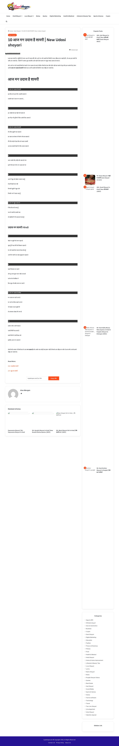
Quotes (45, 16)
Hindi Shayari (17, 16)
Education (89, 640)
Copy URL (54, 378)
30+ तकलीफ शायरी (13, 366)
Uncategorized (90, 709)
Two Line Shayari (91, 706)
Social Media (90, 689)
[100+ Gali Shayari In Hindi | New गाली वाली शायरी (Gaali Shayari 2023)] (90, 103)
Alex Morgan (25, 390)
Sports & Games (98, 16)
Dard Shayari (90, 634)
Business (88, 628)
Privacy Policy (60, 742)
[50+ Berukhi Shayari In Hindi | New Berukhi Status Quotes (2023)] (42, 420)
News (87, 674)
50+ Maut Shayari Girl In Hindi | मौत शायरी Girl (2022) (66, 431)
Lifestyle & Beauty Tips (84, 16)
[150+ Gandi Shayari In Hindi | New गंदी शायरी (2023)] (90, 255)
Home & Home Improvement (94, 660)
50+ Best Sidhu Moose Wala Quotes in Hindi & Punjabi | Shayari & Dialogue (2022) (104, 331)
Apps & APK (89, 620)
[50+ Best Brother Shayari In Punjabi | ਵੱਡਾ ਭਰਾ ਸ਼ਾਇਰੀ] (90, 536)
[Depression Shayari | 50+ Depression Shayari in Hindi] (18, 420)
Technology (89, 700)
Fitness (88, 649)
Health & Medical (68, 16)
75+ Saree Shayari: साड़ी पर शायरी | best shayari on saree (103, 178)
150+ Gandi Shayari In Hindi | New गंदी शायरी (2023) (103, 189)
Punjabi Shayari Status (93, 677)
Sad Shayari (17, 31)
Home (8, 16)
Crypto (108, 16)
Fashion (88, 643)
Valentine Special (91, 715)
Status (38, 16)
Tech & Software (91, 697)
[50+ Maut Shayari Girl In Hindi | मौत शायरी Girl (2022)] (67, 420)
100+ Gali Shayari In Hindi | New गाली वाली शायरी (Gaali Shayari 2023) (103, 38)
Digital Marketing (55, 16)
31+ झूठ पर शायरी (12, 371)
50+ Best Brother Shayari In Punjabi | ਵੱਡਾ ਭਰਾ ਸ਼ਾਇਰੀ (104, 470)
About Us (68, 742)
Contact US (51, 742)
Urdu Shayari (90, 712)
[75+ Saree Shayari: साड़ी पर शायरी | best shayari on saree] (90, 180)
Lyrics (88, 669)
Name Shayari (90, 672)
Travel (88, 703)
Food (87, 651)
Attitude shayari (91, 623)
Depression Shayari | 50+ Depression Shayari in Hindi (16, 431)
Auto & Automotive (91, 626)
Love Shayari (28, 16)
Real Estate (89, 683)
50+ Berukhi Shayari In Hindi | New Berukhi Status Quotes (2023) (42, 431)
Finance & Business (92, 646)
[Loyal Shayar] (19, 6)
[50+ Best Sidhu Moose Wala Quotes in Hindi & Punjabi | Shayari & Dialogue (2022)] (90, 396)
